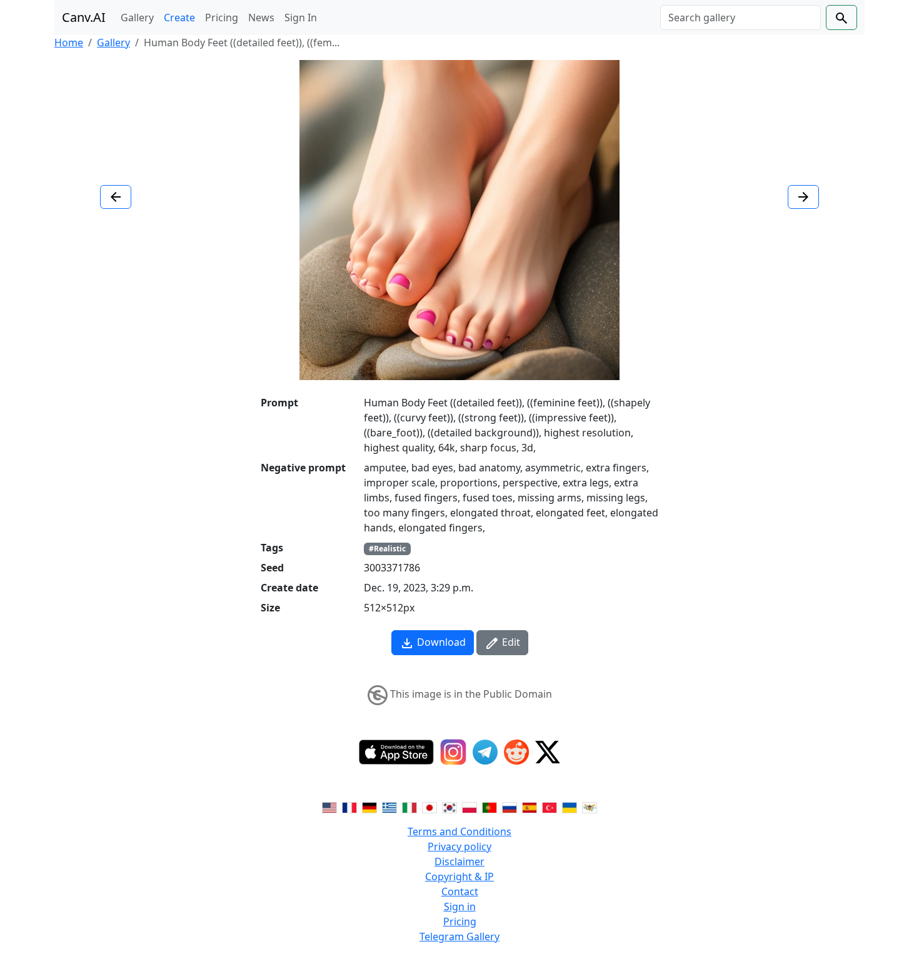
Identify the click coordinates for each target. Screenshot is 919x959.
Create (179, 17)
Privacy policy (459, 846)
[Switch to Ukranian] (569, 806)
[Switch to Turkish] (549, 806)
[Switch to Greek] (389, 806)
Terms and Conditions (459, 831)
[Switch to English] (329, 806)
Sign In (300, 17)
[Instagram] (453, 752)
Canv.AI (84, 17)
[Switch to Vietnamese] (589, 806)
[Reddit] (516, 752)
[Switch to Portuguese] (489, 806)
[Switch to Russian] (509, 806)
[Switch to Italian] (409, 806)
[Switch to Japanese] (429, 806)
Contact (459, 891)
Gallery (137, 17)
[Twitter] (547, 752)
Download (440, 642)
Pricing (221, 17)
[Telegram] (485, 752)
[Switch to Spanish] (529, 806)
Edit (510, 642)
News (261, 17)
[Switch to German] (369, 806)
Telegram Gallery (459, 936)
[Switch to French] (349, 806)
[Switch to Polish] (469, 806)
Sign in (460, 906)
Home (68, 42)
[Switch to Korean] (449, 806)
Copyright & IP (459, 876)
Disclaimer (459, 861)
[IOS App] (396, 752)
